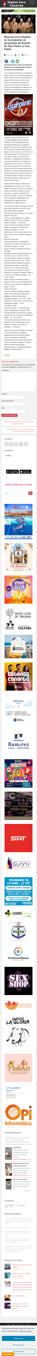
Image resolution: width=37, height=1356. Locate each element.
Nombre (4, 394)
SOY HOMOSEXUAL (18, 1296)
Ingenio (26, 55)
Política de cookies (25, 1331)
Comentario (5, 370)
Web (2, 408)
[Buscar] (30, 493)
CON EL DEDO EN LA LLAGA (18, 484)
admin (18, 55)
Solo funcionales (18, 1345)
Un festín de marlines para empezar (16, 1227)
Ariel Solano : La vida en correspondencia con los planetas (20, 1306)
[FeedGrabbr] (18, 1190)
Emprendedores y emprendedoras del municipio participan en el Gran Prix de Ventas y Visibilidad (17, 1240)
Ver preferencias (18, 1351)
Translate (10, 1207)
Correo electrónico (8, 401)
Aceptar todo (18, 1338)
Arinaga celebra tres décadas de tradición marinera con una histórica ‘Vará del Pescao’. (18, 1233)
